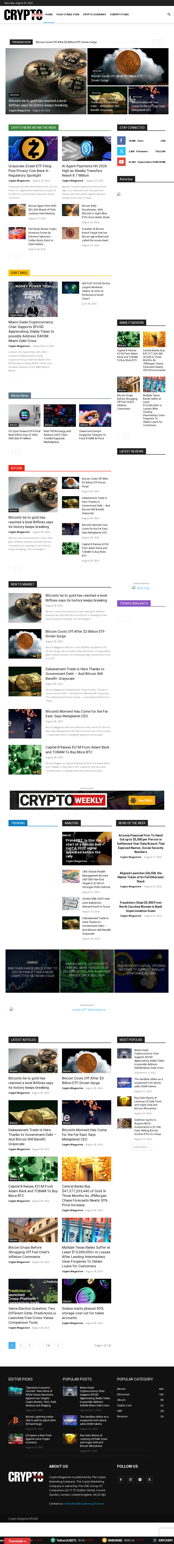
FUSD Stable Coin (67, 14)
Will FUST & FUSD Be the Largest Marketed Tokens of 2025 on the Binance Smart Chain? (96, 291)
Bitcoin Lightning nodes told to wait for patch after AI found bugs (41, 1420)
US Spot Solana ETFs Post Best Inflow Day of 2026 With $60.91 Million (24, 435)
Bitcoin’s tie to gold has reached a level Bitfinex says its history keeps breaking (30, 522)
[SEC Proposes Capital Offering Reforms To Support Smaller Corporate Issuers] (141, 971)
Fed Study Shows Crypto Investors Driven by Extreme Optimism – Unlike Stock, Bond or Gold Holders (42, 237)
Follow (161, 151)
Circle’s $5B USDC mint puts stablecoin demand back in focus (96, 902)
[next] (161, 42)
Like (163, 140)
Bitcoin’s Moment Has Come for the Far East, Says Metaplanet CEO (95, 529)
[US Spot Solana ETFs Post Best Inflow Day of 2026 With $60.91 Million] (24, 415)
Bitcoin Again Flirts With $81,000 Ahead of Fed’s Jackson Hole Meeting (42, 209)
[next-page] (18, 257)
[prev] (154, 42)
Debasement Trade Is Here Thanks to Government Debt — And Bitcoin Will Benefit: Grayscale (96, 506)
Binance (32, 962)
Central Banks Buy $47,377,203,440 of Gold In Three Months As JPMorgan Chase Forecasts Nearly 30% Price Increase (154, 360)
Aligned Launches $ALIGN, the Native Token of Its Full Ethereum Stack (141, 877)
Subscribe (159, 161)
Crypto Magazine (19, 180)
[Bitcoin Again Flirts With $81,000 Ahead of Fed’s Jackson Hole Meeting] (17, 210)
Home (49, 14)
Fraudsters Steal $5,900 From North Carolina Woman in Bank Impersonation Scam (140, 907)
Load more (140, 1147)
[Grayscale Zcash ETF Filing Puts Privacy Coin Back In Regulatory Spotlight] (33, 148)
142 (48, 1345)
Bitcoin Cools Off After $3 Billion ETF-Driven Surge (95, 482)
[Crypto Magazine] (25, 1477)
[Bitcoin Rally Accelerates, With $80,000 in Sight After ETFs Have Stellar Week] (70, 210)
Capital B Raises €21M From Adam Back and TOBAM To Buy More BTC (33, 1191)
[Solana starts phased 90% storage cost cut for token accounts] (86, 1291)
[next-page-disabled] (18, 379)
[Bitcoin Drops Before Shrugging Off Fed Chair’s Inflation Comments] (128, 384)
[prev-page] (11, 257)
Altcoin (13, 424)
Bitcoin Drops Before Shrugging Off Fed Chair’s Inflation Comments (127, 402)
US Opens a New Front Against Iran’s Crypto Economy (39, 1439)
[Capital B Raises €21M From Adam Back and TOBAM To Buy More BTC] (70, 548)
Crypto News (16, 315)
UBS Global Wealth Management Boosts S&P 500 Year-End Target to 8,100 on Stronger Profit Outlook (96, 879)
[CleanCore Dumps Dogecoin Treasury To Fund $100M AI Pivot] (95, 415)
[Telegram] (140, 1479)
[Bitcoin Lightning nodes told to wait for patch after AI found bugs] (15, 1420)
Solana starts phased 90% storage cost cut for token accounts (83, 1313)
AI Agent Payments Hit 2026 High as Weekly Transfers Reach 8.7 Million (84, 170)
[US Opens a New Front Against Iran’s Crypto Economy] (15, 1439)
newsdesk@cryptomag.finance (84, 1503)
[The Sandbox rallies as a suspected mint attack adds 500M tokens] (124, 1083)
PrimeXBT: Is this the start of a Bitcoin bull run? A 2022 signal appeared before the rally (83, 848)
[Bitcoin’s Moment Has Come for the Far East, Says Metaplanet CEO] (148, 100)
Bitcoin (14, 95)
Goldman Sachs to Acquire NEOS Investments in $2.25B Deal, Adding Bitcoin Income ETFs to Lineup (147, 1127)
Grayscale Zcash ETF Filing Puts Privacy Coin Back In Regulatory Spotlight (29, 170)
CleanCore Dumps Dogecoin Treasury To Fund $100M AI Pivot (92, 435)
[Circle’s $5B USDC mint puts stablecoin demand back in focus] (71, 903)
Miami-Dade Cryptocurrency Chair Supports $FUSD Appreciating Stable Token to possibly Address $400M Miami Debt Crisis (31, 331)
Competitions (119, 14)
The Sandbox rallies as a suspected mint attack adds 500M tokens (148, 1083)
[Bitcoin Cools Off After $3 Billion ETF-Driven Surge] (127, 66)
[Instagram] (130, 1479)
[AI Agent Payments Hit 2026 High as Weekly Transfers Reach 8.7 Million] (86, 148)
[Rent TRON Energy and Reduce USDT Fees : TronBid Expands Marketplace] (60, 415)
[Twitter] (149, 1479)
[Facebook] (121, 1479)
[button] (169, 15)
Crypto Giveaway (94, 14)
